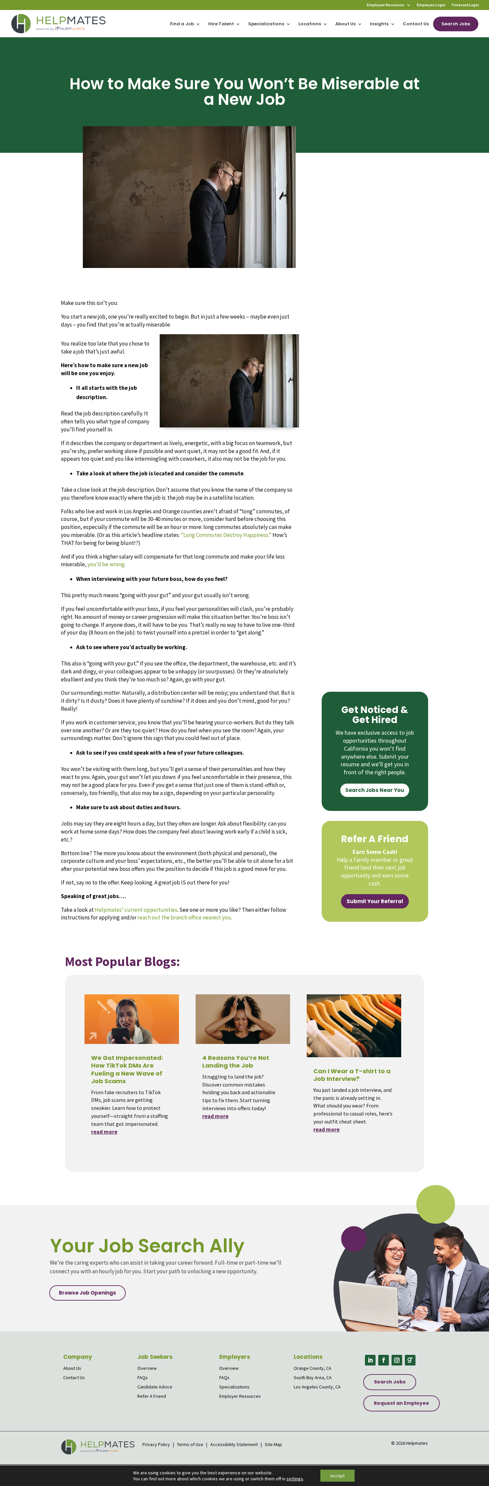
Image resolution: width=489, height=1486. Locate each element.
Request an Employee (401, 1403)
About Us (345, 24)
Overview (147, 1368)
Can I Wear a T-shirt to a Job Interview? (352, 1075)
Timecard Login (465, 5)
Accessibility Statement (234, 1444)
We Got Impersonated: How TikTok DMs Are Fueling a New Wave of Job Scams (127, 1069)
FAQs (142, 1377)
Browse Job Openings (87, 1292)
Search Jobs (455, 24)
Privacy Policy (156, 1444)
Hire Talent (221, 24)
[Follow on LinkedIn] (370, 1360)
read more (104, 1131)
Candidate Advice (154, 1387)
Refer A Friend (151, 1396)
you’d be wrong (105, 564)
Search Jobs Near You (374, 790)
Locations (309, 24)
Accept (337, 1476)
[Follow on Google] (410, 1360)
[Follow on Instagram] (397, 1360)
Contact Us (416, 24)
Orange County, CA (312, 1368)
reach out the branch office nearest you (184, 917)
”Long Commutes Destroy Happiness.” (226, 535)
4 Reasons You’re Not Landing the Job (235, 1062)
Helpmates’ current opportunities (136, 909)
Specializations (266, 24)
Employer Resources (240, 1396)
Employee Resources (386, 5)
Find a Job (182, 24)
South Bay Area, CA (313, 1377)
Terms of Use (190, 1444)
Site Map (273, 1444)
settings (294, 1479)
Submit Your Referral (375, 901)
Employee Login (431, 5)
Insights (379, 24)
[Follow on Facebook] (383, 1360)
